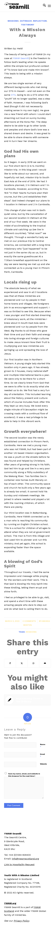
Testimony (27, 24)
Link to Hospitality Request (19, 864)
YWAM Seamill (21, 58)
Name (42, 746)
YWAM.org (10, 903)
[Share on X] (21, 663)
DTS (13, 94)
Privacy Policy (21, 920)
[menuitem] (43, 6)
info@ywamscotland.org (25, 858)
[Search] (43, 6)
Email (42, 755)
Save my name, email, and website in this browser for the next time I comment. (24, 776)
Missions (13, 21)
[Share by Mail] (45, 663)
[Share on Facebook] (10, 663)
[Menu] (49, 5)
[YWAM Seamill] (23, 6)
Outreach (26, 21)
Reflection (40, 21)
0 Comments (29, 621)
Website (43, 764)
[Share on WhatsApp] (33, 663)
